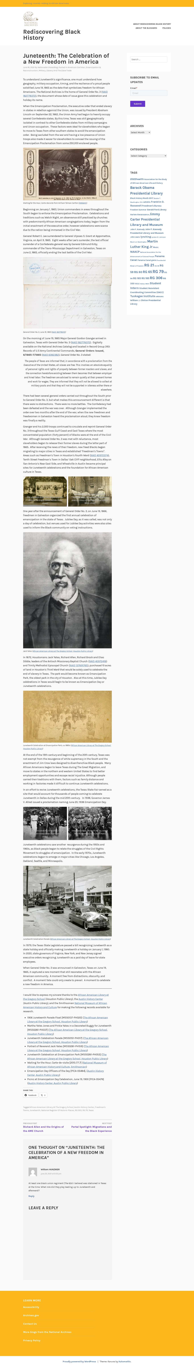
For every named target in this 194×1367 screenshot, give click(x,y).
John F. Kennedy (137, 229)
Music (155, 247)
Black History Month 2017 (141, 198)
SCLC (137, 284)
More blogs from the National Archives (47, 1332)
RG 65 (147, 272)
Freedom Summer (138, 210)
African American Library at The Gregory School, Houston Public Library (62, 651)
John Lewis (135, 237)
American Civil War (76, 67)
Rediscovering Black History (52, 34)
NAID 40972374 (99, 455)
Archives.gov (31, 1315)
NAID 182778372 (58, 332)
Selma (142, 284)
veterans (159, 296)
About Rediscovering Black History (152, 24)
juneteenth (35, 1110)
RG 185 (145, 278)
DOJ (141, 202)
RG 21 (149, 265)
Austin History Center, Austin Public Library (52, 1083)
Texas (91, 1110)
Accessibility (31, 1307)
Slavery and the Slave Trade (58, 70)
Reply (31, 1196)
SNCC (147, 284)
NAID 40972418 (97, 661)
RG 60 (138, 272)
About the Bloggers (146, 28)
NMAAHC (82, 203)
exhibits (146, 202)
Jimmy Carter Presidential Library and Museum (146, 219)
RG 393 (78, 1110)
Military (42, 70)
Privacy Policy (31, 1340)
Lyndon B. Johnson (159, 237)
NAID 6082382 (51, 354)
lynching (145, 236)
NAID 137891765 (79, 665)
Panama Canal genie (147, 260)
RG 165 (137, 278)
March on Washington (138, 242)
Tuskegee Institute (142, 296)
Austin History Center (91, 999)
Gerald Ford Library (156, 209)
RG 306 (156, 278)
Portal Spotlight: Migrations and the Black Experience (91, 1127)
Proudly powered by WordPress (79, 1361)
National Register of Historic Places (57, 1110)
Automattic (124, 1361)
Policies (166, 28)
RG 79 (85, 1110)
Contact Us (30, 1323)
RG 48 (157, 266)
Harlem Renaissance (139, 215)
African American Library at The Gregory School (51, 1107)
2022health (137, 179)
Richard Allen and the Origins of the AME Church (43, 1127)
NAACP (135, 251)
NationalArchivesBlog (48, 67)
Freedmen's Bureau (151, 206)
